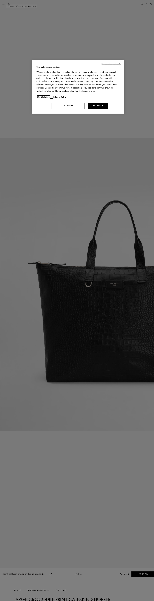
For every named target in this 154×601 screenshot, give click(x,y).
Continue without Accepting (112, 64)
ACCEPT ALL (98, 106)
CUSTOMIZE (68, 106)
